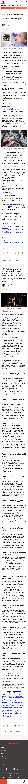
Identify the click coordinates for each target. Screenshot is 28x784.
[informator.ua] (3, 2)
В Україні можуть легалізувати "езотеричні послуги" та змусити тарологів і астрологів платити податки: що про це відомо (13, 714)
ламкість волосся (8, 109)
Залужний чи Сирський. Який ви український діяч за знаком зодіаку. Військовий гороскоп (12, 702)
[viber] (21, 769)
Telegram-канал (19, 212)
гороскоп (4, 731)
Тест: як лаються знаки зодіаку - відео (13, 710)
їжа (13, 260)
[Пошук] (23, 2)
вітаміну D (15, 65)
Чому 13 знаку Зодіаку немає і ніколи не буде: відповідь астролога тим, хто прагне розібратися (13, 707)
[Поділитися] (7, 29)
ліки (10, 260)
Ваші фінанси (10, 776)
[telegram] (17, 769)
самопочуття (10, 258)
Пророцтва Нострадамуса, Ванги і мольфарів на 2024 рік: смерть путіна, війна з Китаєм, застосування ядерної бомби (13, 697)
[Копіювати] (10, 29)
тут (15, 219)
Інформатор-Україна (3, 776)
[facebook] (6, 769)
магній (10, 206)
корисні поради (18, 258)
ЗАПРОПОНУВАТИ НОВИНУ (14, 743)
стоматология (5, 262)
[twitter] (14, 769)
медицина (4, 258)
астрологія (18, 731)
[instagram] (10, 769)
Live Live (13, 218)
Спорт (15, 775)
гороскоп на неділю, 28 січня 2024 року (13, 322)
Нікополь (25, 775)
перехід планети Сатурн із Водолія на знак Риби (13, 688)
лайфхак (18, 260)
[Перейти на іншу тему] (20, 2)
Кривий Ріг (20, 776)
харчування (4, 260)
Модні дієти (16, 8)
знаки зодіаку (10, 731)
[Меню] (26, 2)
